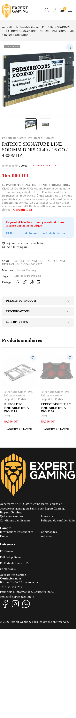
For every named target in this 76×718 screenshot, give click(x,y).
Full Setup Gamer (11, 557)
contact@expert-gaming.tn (17, 596)
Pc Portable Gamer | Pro (31, 27)
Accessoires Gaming (13, 574)
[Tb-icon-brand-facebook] (5, 604)
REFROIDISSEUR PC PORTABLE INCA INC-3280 (56, 408)
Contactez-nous (44, 591)
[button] (69, 47)
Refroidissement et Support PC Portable (16, 397)
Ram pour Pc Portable (28, 275)
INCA (7, 416)
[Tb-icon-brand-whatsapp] (26, 604)
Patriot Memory (26, 270)
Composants (8, 568)
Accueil (7, 27)
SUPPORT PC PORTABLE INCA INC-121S (16, 408)
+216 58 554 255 (11, 587)
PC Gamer (6, 551)
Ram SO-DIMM (60, 27)
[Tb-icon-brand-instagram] (15, 604)
